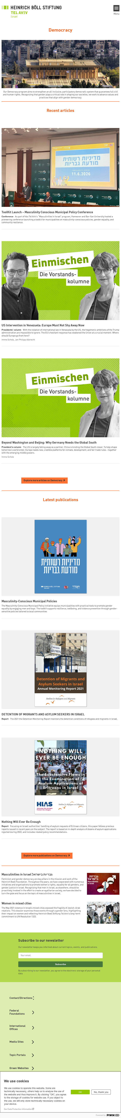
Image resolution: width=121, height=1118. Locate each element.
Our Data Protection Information (18, 1109)
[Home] (31, 10)
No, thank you (101, 1092)
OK (80, 1092)
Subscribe (60, 964)
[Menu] (116, 8)
